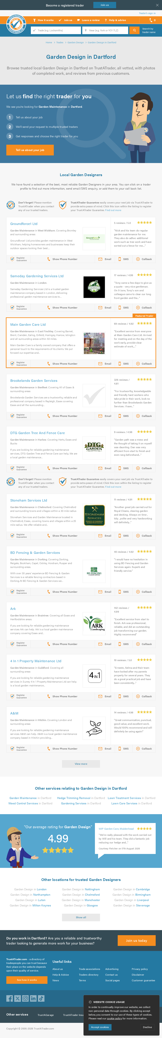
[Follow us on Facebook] (9, 998)
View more (81, 764)
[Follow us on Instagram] (25, 998)
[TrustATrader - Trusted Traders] (16, 19)
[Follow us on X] (17, 998)
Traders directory (88, 974)
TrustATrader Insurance (76, 1015)
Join (105, 5)
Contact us (111, 974)
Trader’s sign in (147, 13)
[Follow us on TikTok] (41, 998)
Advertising (111, 969)
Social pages (112, 980)
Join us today (136, 940)
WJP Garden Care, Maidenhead (116, 829)
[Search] (134, 30)
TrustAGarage (46, 1015)
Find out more (113, 210)
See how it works (27, 980)
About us (58, 969)
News (56, 980)
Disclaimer (138, 974)
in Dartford (30, 798)
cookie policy (114, 1018)
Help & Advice (61, 974)
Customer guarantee (143, 980)
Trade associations (89, 969)
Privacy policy (140, 969)
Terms (82, 980)
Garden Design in (30, 889)
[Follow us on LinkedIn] (33, 998)
